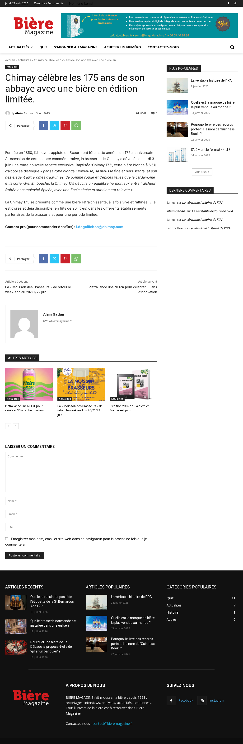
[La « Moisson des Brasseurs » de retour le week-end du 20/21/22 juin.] (81, 384)
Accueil (10, 60)
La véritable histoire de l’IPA (211, 80)
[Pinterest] (65, 125)
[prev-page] (8, 426)
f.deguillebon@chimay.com (99, 227)
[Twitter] (54, 125)
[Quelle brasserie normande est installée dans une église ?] (16, 626)
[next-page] (16, 426)
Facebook (186, 700)
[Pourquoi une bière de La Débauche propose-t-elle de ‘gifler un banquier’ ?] (16, 647)
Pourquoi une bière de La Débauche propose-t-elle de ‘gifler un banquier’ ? (51, 646)
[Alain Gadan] (8, 113)
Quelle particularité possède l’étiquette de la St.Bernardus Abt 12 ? (52, 601)
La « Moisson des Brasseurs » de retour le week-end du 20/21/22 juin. (80, 410)
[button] (232, 47)
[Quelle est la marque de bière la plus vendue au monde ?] (177, 107)
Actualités (24, 60)
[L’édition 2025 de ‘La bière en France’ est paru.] (133, 384)
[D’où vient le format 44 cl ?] (177, 154)
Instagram (217, 700)
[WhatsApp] (76, 125)
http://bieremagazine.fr (57, 321)
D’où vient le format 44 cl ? (210, 150)
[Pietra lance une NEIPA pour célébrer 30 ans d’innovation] (29, 384)
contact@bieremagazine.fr (113, 723)
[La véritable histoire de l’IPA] (177, 85)
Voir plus (200, 172)
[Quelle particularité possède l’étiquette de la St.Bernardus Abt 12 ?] (16, 602)
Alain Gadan (24, 113)
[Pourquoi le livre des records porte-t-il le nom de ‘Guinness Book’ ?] (177, 129)
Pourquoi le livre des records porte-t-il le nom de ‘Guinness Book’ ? (213, 129)
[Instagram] (235, 3)
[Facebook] (228, 3)
